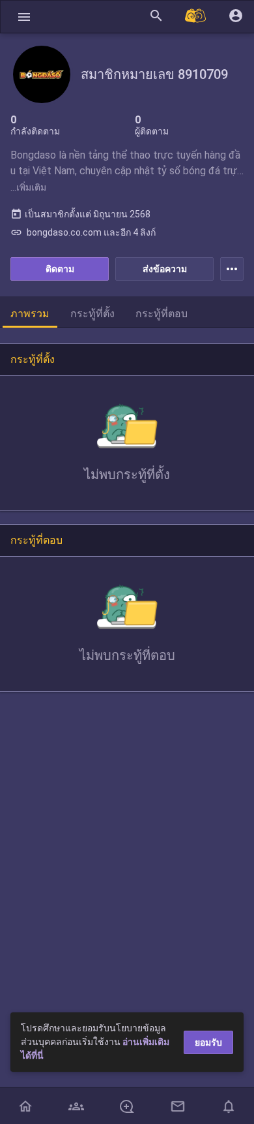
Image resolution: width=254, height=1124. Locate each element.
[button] (24, 17)
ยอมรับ (208, 1042)
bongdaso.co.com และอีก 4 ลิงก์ (83, 232)
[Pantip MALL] (196, 17)
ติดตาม (60, 269)
